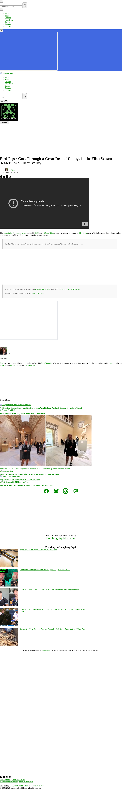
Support (8, 88)
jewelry (112, 363)
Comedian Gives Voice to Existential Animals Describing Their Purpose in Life (49, 589)
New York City (47, 363)
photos (12, 365)
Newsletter (9, 84)
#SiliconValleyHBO (42, 289)
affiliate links (46, 650)
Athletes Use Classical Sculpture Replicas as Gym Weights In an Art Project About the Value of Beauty (41, 408)
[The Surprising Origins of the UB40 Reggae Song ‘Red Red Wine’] (14, 482)
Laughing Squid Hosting (61, 538)
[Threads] (7, 177)
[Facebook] (1, 177)
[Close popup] (1, 30)
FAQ (7, 79)
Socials (7, 86)
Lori (1, 363)
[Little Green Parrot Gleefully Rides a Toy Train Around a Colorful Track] (6, 471)
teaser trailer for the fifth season (15, 233)
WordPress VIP (37, 786)
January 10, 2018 (36, 293)
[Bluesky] (4, 177)
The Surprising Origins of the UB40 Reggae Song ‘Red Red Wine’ (26, 485)
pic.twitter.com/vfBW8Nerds (69, 289)
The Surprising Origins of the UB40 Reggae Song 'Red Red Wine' (45, 570)
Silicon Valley (49, 233)
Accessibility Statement (9, 782)
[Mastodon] (10, 777)
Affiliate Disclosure (26, 782)
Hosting (8, 82)
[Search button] (25, 96)
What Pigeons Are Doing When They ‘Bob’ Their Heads (22, 413)
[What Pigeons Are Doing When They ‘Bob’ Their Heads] (7, 410)
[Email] (10, 177)
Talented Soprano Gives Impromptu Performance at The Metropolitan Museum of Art (35, 469)
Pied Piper (83, 233)
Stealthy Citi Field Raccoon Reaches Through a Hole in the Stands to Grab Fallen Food (53, 629)
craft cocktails (30, 365)
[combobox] (11, 97)
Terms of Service (18, 780)
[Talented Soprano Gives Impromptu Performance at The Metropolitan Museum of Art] (46, 465)
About (7, 77)
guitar (2, 365)
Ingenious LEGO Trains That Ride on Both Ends (20, 480)
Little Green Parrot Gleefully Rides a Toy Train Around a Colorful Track (29, 474)
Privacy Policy (5, 780)
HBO (37, 233)
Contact (8, 90)
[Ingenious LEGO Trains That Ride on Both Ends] (10, 476)
